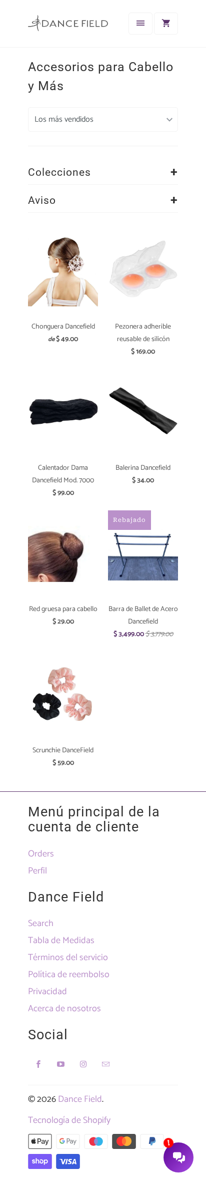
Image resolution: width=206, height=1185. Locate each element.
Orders (41, 853)
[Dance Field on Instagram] (84, 1064)
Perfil (37, 870)
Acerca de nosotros (64, 1008)
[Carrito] (166, 24)
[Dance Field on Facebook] (38, 1064)
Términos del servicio (68, 957)
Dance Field (80, 1099)
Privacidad (47, 991)
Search (41, 923)
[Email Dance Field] (106, 1064)
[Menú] (140, 24)
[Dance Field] (68, 27)
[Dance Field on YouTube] (61, 1064)
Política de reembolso (69, 974)
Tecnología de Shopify (69, 1120)
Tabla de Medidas (61, 940)
